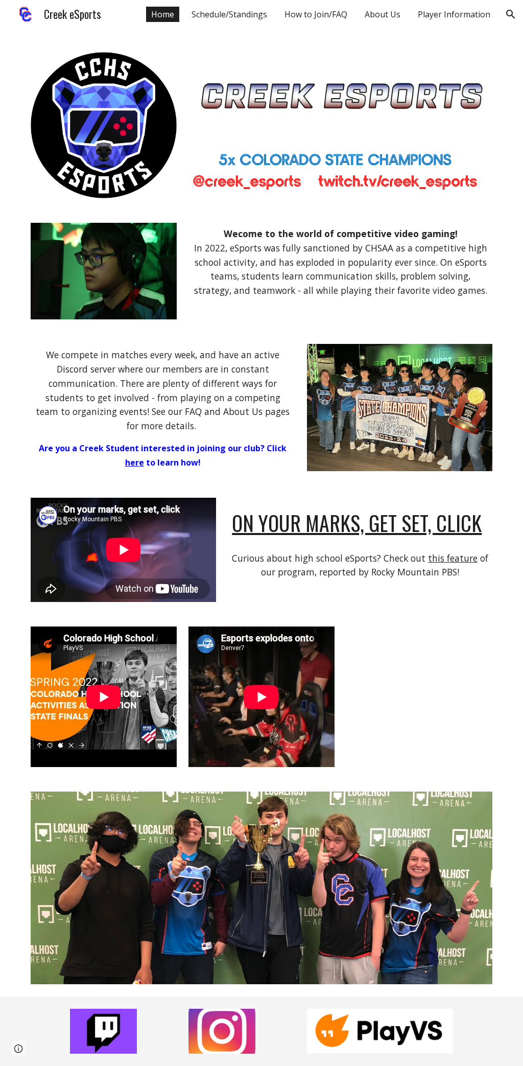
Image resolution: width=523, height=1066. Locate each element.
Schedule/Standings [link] (229, 14)
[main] (340, 267)
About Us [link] (382, 14)
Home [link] (162, 14)
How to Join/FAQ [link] (315, 14)
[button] (510, 14)
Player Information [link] (454, 14)
